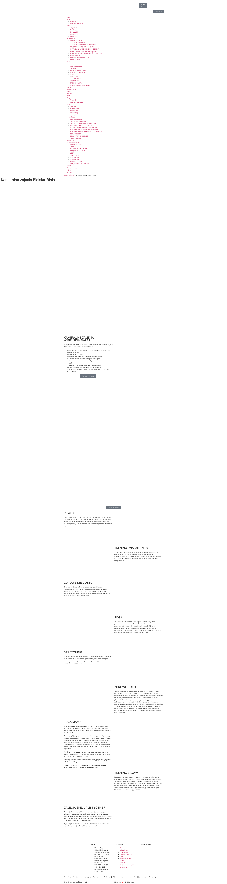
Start (68, 17)
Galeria (69, 91)
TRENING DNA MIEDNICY (78, 70)
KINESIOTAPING (75, 60)
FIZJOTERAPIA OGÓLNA (78, 43)
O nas (68, 26)
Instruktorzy (74, 34)
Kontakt (69, 93)
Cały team (73, 28)
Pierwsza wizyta (72, 89)
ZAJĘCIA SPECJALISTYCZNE (80, 85)
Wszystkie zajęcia (76, 66)
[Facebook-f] (116, 8)
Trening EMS (71, 62)
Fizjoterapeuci (75, 30)
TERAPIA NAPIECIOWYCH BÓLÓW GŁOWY (84, 51)
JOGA (72, 74)
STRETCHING (74, 76)
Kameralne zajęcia (73, 64)
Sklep (68, 19)
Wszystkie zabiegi (76, 40)
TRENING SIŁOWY (76, 83)
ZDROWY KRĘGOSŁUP (77, 72)
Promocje (73, 21)
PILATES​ (73, 68)
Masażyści (73, 36)
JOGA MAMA (74, 81)
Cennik (69, 87)
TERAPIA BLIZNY (75, 55)
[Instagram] (120, 8)
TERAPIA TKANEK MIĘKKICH (79, 57)
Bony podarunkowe (76, 23)
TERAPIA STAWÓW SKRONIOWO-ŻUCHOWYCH (86, 53)
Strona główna (69, 175)
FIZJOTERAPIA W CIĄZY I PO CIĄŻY (82, 47)
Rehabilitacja (71, 38)
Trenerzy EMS (74, 32)
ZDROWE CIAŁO (75, 79)
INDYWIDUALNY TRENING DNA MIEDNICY (84, 49)
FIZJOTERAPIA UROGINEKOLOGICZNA (83, 45)
